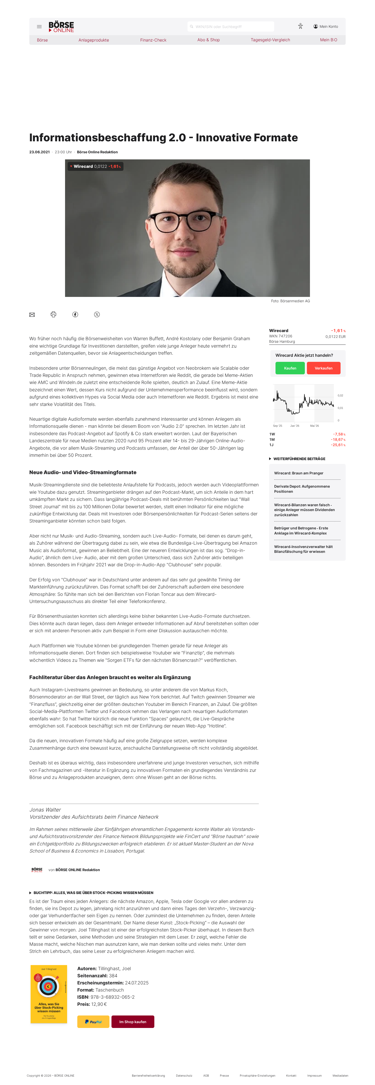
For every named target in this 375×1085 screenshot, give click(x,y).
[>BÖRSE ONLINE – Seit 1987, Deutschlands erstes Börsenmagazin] (61, 26)
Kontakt (291, 1075)
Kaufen (290, 368)
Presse (224, 1075)
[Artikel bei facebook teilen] (75, 314)
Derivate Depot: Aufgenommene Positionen (302, 488)
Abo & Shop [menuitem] (208, 39)
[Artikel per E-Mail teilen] (32, 314)
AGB (206, 1075)
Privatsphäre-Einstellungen (257, 1075)
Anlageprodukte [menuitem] (94, 40)
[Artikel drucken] (53, 314)
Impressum (314, 1075)
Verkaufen (324, 368)
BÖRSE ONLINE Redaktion (78, 870)
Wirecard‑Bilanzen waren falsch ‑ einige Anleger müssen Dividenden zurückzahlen (304, 510)
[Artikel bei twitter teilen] (97, 314)
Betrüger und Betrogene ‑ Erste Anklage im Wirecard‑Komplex (301, 530)
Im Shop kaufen (132, 1022)
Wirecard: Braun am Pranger (298, 473)
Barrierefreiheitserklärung (148, 1075)
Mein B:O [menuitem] (328, 39)
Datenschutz (184, 1075)
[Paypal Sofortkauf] (93, 1021)
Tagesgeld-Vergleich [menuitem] (270, 39)
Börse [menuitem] (42, 40)
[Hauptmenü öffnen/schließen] (39, 26)
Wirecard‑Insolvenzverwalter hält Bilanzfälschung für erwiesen (303, 549)
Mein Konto (329, 26)
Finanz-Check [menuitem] (153, 40)
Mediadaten (340, 1075)
